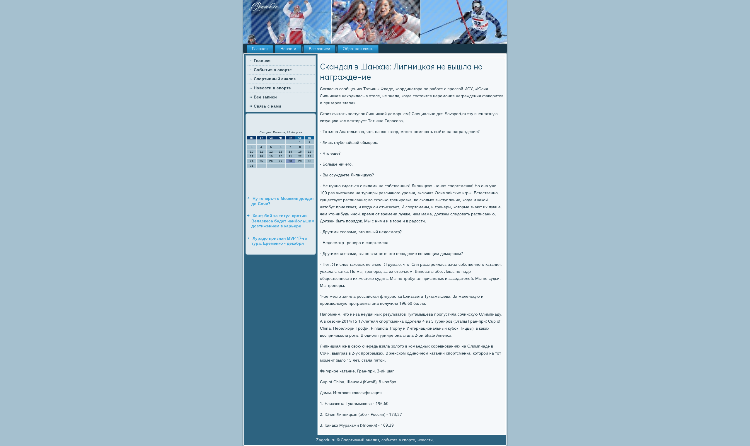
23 (309, 156)
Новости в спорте (272, 88)
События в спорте (273, 70)
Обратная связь (358, 48)
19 (271, 156)
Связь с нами (267, 106)
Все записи (319, 48)
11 (261, 151)
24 (251, 161)
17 (251, 156)
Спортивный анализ (275, 79)
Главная (260, 48)
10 (251, 151)
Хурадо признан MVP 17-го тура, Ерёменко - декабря (279, 241)
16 (309, 151)
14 (290, 151)
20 (280, 156)
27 (280, 161)
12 (271, 151)
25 (261, 161)
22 (300, 156)
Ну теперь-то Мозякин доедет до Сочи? (282, 201)
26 (271, 161)
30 (309, 161)
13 (280, 151)
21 (290, 156)
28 (290, 161)
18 (261, 156)
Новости (288, 48)
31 (251, 165)
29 (300, 161)
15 (300, 151)
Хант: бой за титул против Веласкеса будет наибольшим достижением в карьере (282, 221)
